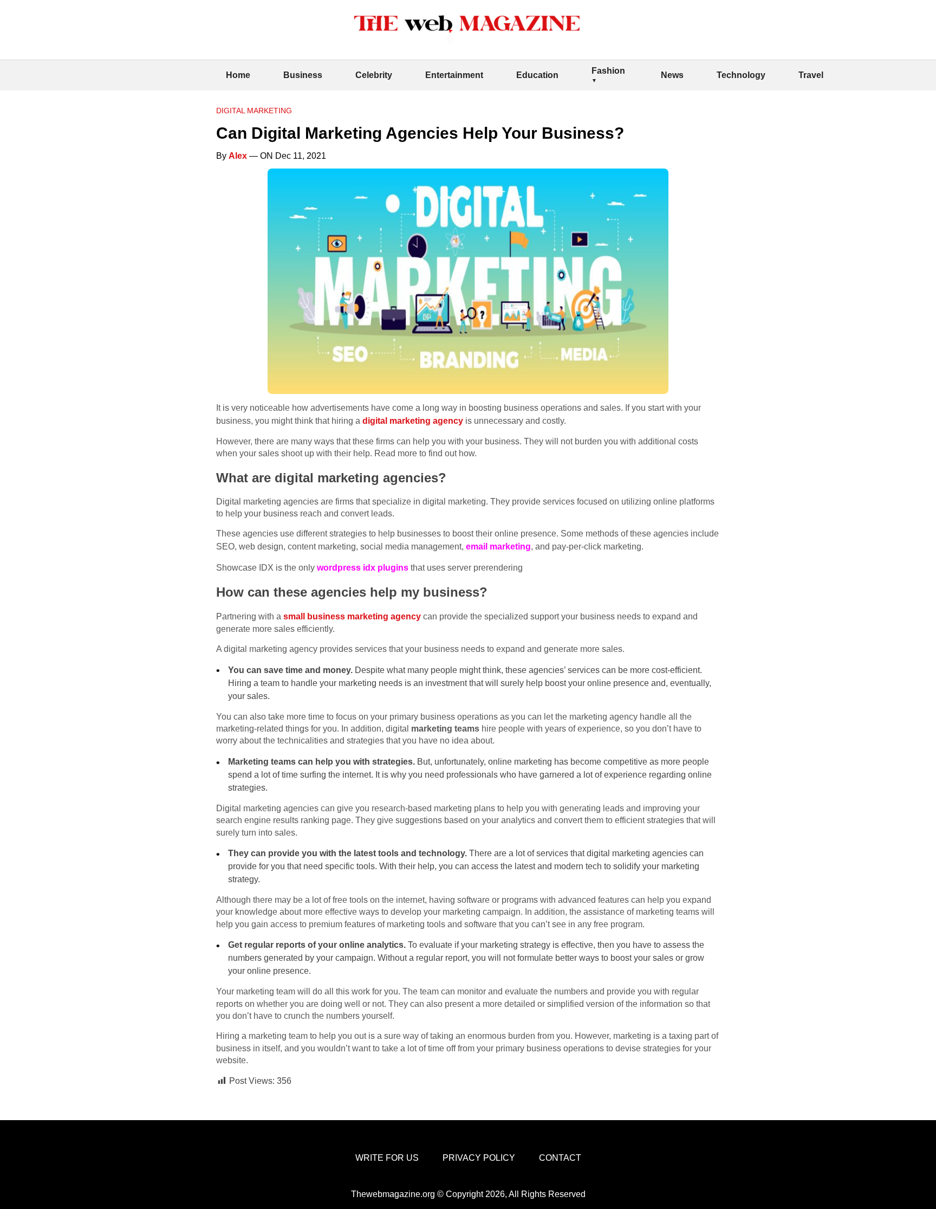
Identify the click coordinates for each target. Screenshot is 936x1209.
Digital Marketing (254, 110)
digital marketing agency (412, 420)
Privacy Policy (479, 1157)
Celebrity (373, 75)
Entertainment (454, 75)
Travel (810, 75)
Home (238, 75)
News (672, 75)
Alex (238, 155)
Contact (560, 1157)
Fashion (608, 70)
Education (537, 75)
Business (302, 75)
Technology (741, 75)
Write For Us (387, 1157)
